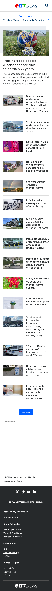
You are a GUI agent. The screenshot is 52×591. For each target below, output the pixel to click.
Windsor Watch (11, 20)
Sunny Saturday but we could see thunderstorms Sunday (37, 283)
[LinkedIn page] (34, 491)
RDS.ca (6, 575)
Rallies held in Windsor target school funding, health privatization (37, 166)
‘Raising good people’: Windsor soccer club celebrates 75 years (20, 65)
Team (19, 481)
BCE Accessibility (11, 517)
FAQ (35, 477)
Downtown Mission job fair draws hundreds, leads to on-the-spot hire (37, 370)
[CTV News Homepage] (26, 6)
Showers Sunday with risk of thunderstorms (35, 184)
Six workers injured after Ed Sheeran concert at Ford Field (37, 146)
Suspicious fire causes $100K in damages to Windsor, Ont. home (37, 223)
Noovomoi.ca (9, 572)
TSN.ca (7, 556)
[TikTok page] (23, 491)
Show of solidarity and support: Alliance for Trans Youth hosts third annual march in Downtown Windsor (37, 104)
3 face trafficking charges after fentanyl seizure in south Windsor (36, 351)
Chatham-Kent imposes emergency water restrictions (37, 301)
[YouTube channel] (29, 491)
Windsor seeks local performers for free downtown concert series (37, 126)
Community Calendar (33, 20)
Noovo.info (8, 568)
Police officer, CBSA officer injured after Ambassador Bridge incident (37, 243)
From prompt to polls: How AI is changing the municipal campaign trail (35, 392)
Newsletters (9, 481)
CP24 (6, 549)
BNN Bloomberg (11, 552)
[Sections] (5, 6)
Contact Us (25, 477)
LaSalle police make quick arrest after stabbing (36, 203)
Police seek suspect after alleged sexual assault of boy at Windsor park (37, 263)
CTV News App (10, 477)
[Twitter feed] (17, 491)
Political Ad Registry (12, 536)
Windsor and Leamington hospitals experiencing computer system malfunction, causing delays (36, 326)
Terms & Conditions (12, 533)
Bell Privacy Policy (12, 529)
